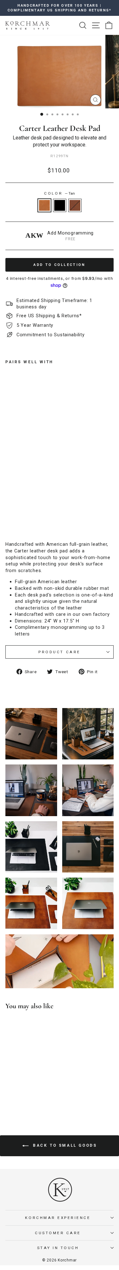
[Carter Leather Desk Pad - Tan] (9, 521)
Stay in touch (58, 1248)
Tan (44, 205)
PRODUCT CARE (59, 652)
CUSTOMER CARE (58, 1233)
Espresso (75, 205)
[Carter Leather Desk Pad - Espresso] (23, 521)
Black (59, 205)
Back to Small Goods (64, 1145)
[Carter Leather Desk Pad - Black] (16, 521)
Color (59, 193)
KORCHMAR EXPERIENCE (57, 1217)
